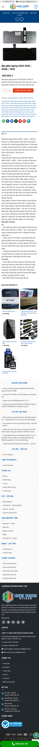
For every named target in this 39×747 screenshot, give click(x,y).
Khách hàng (7, 480)
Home (5, 738)
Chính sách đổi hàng (9, 567)
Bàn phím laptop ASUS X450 (12, 101)
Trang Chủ (6, 663)
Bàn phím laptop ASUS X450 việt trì (19, 105)
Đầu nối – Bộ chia (8, 509)
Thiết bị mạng (7, 553)
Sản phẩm (6, 667)
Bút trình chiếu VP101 (8, 311)
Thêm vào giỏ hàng (23, 90)
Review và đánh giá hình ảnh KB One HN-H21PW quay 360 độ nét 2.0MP (18, 390)
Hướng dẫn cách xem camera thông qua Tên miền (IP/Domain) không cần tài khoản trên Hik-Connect (18, 431)
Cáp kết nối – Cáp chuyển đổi (12, 505)
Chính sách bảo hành (10, 563)
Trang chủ (6, 13)
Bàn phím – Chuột (9, 523)
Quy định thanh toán (9, 578)
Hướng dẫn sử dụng (9, 487)
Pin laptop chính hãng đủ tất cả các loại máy (28, 342)
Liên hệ (5, 674)
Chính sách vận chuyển (10, 571)
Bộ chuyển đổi (7, 502)
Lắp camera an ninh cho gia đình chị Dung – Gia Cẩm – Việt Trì (19, 425)
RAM (4, 534)
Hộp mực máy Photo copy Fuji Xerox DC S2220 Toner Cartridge (29, 313)
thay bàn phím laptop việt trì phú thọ (24, 116)
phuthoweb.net (8, 465)
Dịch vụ (5, 476)
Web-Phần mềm (22, 738)
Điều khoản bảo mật (9, 574)
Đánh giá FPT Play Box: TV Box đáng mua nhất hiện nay (19, 396)
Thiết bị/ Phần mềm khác (20, 13)
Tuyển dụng (7, 491)
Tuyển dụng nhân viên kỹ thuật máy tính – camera (19, 444)
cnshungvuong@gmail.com (27, 1)
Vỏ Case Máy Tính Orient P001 (9, 342)
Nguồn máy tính (8, 531)
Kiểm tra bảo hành (9, 682)
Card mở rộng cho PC (10, 513)
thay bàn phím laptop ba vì (17, 112)
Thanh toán (7, 671)
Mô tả (4, 134)
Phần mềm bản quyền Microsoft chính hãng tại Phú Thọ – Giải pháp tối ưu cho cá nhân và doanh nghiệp (19, 418)
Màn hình (6, 527)
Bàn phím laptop (13, 98)
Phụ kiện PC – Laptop (10, 538)
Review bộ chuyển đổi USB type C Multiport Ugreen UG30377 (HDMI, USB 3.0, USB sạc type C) (19, 405)
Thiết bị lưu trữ (7, 549)
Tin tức (5, 483)
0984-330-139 (9, 1)
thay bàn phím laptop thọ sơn (21, 114)
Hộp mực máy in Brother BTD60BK (9, 372)
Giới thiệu (12, 738)
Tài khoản (6, 678)
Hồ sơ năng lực (8, 454)
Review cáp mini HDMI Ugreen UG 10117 (16, 400)
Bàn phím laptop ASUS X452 (22, 107)
